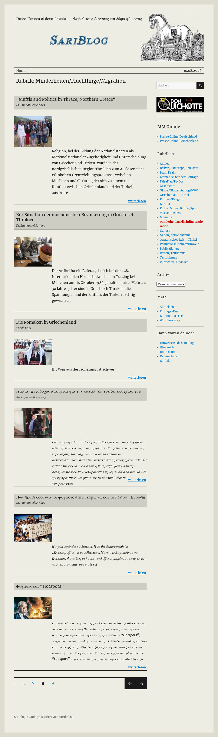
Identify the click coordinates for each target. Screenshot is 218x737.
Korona (165, 204)
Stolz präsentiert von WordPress (51, 717)
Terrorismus (168, 257)
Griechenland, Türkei (174, 195)
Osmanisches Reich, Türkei (178, 239)
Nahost (165, 231)
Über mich (167, 347)
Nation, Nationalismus (175, 235)
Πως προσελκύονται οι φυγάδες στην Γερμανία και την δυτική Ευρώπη (80, 497)
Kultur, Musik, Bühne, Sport (179, 208)
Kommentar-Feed (172, 316)
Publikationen (169, 248)
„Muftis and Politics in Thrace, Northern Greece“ (65, 99)
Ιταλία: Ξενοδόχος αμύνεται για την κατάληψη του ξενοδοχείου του (78, 391)
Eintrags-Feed (169, 311)
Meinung (166, 217)
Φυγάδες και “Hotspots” (40, 586)
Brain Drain (168, 172)
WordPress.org (170, 320)
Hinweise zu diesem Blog (177, 343)
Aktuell (164, 163)
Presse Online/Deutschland (178, 136)
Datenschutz (168, 356)
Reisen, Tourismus (172, 253)
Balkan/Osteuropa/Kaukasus (179, 168)
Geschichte (167, 186)
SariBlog (20, 717)
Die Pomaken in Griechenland (46, 322)
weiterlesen (137, 201)
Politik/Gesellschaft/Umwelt (179, 244)
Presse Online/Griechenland (179, 141)
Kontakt (165, 361)
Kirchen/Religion (171, 199)
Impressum (168, 352)
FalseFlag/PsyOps (172, 181)
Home (21, 70)
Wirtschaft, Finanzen (174, 262)
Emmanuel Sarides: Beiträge (179, 177)
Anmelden (167, 307)
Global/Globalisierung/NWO (179, 190)
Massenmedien (170, 213)
